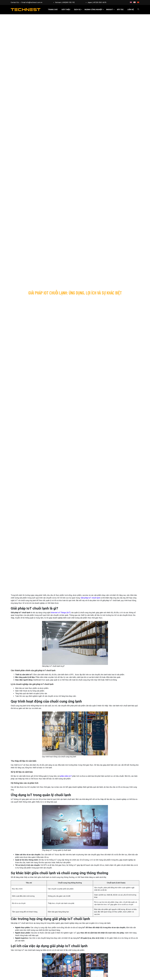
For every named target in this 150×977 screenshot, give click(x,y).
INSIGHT (109, 10)
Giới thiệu (65, 10)
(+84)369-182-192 (68, 2)
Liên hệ (130, 10)
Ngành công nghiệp (93, 10)
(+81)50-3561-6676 (99, 2)
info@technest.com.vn (34, 2)
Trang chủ (53, 10)
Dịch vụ (77, 10)
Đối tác (120, 10)
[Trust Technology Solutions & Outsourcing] (25, 9)
